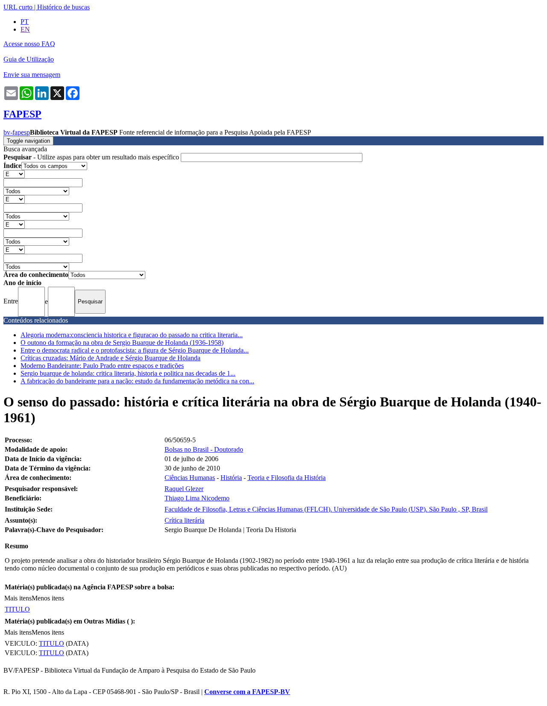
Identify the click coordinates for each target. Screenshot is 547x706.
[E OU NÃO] (14, 173)
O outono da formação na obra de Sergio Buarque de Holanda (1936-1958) (122, 342)
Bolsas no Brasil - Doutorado (204, 449)
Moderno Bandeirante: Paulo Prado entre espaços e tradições (102, 365)
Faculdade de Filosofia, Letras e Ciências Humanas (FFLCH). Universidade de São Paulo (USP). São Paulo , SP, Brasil (326, 509)
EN (25, 29)
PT (25, 21)
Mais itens (18, 598)
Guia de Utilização (28, 59)
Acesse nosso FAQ (29, 43)
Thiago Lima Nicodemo (197, 498)
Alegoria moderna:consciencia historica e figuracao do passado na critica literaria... (132, 334)
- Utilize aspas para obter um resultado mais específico (92, 157)
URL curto (17, 7)
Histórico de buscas (63, 7)
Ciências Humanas (190, 477)
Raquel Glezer (184, 488)
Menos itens (48, 598)
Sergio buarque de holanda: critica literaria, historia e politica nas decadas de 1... (128, 373)
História (231, 477)
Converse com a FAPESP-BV (247, 691)
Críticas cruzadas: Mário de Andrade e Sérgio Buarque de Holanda (110, 358)
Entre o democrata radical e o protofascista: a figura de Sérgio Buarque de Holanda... (135, 350)
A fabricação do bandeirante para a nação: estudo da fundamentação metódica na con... (137, 381)
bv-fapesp (16, 132)
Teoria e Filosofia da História (286, 477)
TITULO (17, 609)
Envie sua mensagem (31, 74)
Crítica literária (184, 520)
